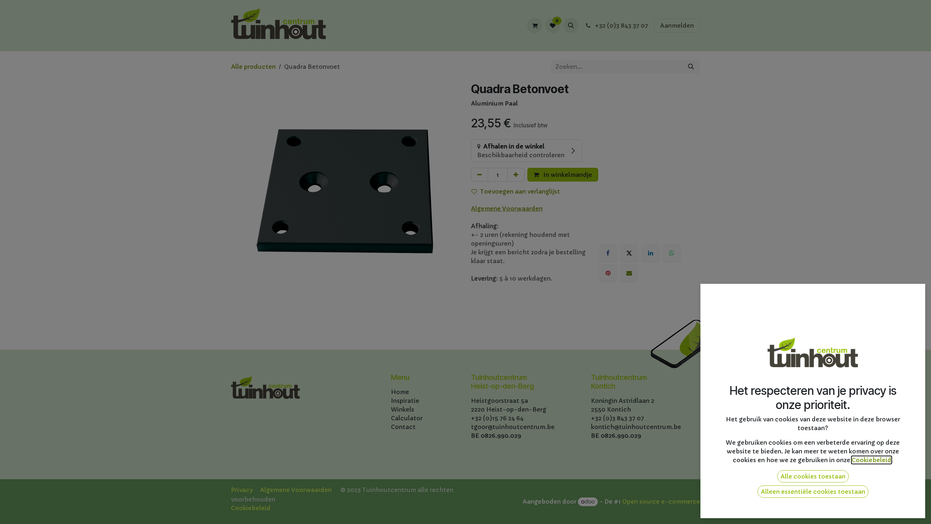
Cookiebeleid (871, 460)
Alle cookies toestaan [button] (813, 476)
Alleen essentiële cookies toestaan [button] (813, 491)
